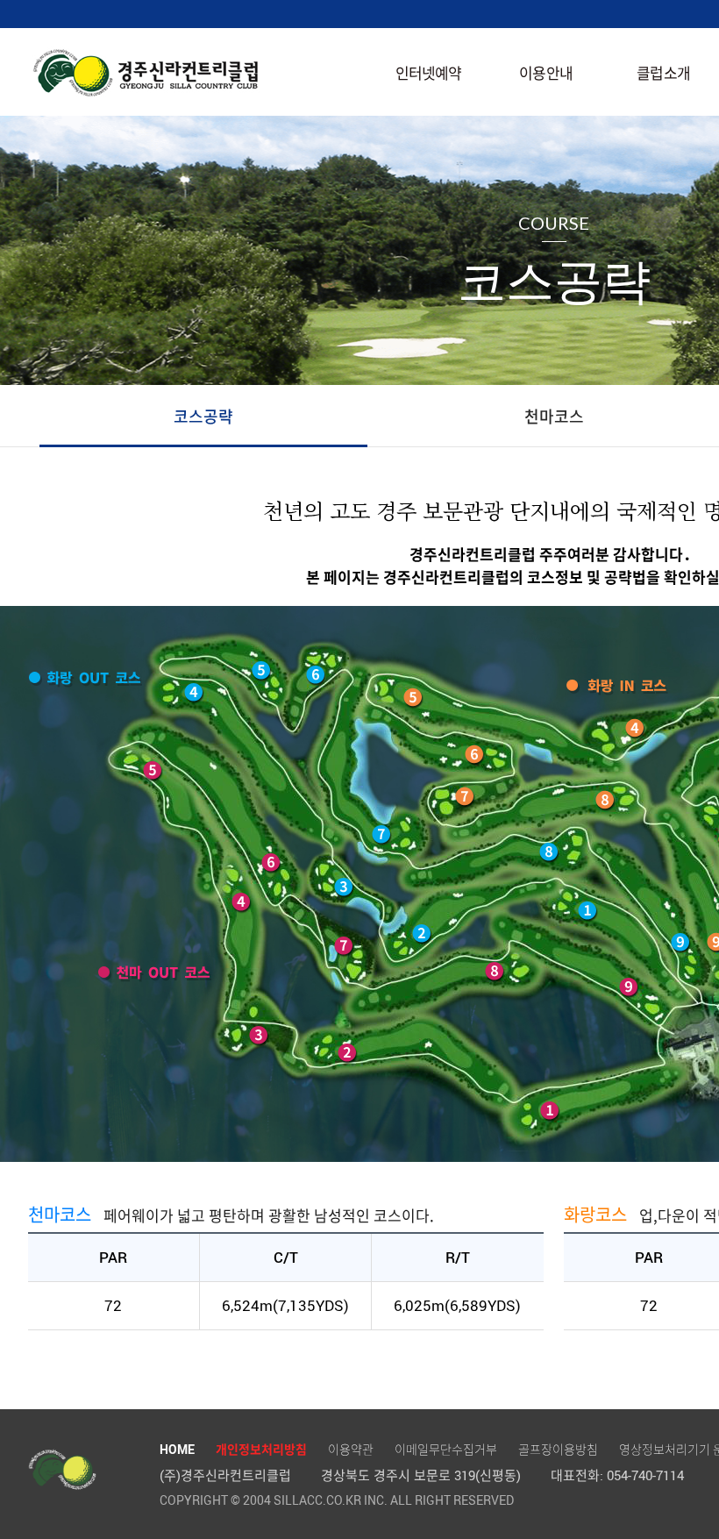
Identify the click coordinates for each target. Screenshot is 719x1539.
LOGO (146, 72)
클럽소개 (663, 73)
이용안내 (546, 73)
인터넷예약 (428, 73)
